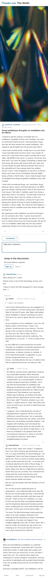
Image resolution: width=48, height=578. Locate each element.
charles (19, 368)
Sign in (18, 266)
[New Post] (40, 3)
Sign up (8, 266)
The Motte (23, 3)
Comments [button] (10, 238)
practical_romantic (23, 299)
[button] (44, 3)
